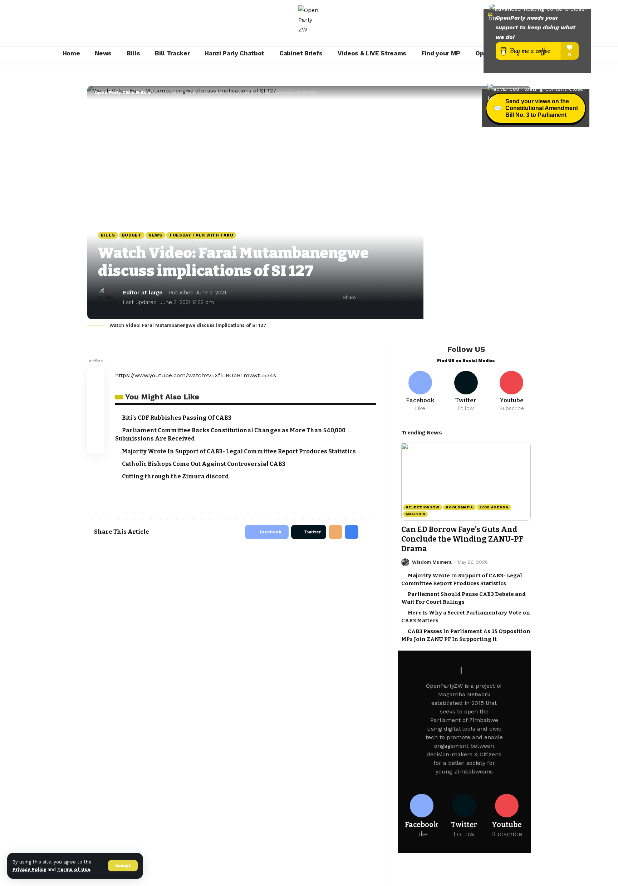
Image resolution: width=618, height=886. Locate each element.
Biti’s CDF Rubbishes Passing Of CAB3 (176, 417)
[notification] (478, 23)
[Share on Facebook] (363, 297)
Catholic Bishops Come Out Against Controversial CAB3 (203, 464)
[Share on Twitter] (374, 297)
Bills (108, 235)
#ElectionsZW (423, 507)
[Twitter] (114, 23)
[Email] (386, 297)
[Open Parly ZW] (309, 23)
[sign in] (93, 23)
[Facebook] (106, 23)
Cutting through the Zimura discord (175, 476)
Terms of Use (73, 869)
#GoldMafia (459, 507)
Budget (132, 235)
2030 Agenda (494, 507)
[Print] (397, 297)
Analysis (416, 514)
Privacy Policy (29, 869)
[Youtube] (511, 391)
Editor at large (142, 292)
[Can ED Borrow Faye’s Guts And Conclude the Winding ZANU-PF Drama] (466, 481)
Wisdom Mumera (432, 562)
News (155, 235)
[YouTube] (122, 23)
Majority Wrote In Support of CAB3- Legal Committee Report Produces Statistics (239, 451)
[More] (408, 297)
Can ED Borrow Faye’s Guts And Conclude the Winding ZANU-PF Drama (462, 539)
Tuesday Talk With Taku (201, 235)
